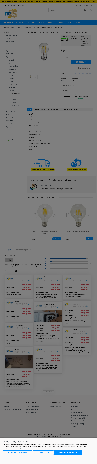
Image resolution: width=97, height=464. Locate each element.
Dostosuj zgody (43, 452)
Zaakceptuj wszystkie (68, 452)
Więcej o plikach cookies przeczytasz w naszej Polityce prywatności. (21, 448)
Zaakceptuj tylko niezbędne (17, 452)
